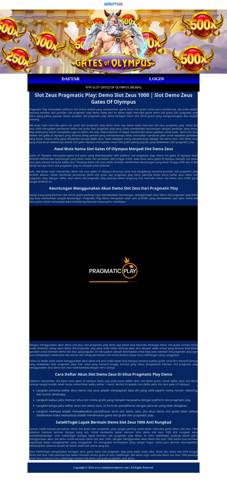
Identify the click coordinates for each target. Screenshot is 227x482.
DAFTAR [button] (71, 78)
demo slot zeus (74, 345)
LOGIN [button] (156, 78)
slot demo (62, 381)
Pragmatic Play (38, 109)
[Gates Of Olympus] (113, 273)
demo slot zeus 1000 (185, 429)
